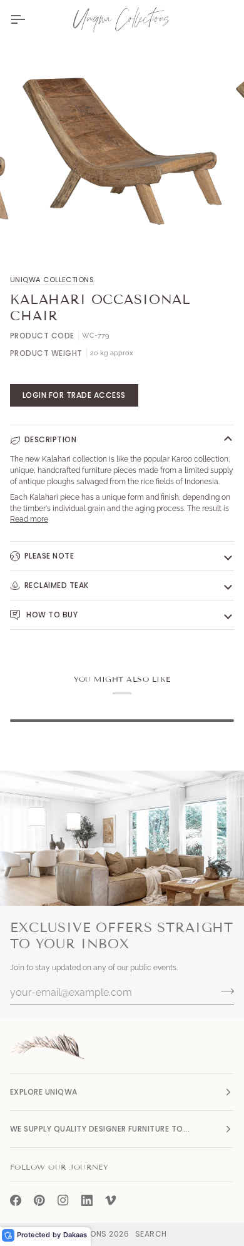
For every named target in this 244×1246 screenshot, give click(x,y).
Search (151, 1233)
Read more (29, 519)
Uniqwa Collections (52, 280)
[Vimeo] (110, 1200)
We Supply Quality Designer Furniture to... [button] (100, 1128)
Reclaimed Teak (56, 585)
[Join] (223, 991)
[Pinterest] (39, 1200)
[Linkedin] (87, 1200)
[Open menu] (29, 19)
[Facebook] (15, 1200)
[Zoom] (42, 232)
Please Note (49, 555)
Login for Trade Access (74, 395)
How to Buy (51, 614)
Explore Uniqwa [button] (44, 1091)
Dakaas (75, 1234)
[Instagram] (63, 1200)
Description (50, 439)
